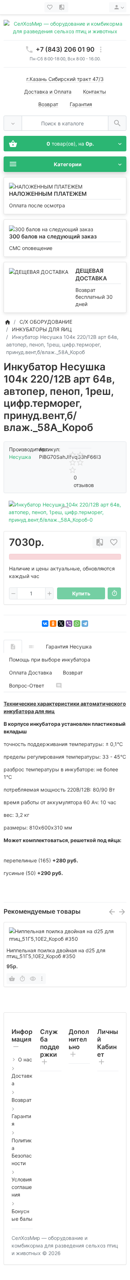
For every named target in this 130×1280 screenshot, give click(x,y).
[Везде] (13, 123)
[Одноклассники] (53, 623)
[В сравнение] (99, 542)
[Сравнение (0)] (62, 7)
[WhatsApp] (77, 623)
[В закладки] (114, 542)
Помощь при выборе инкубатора (49, 659)
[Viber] (69, 623)
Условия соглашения (22, 1187)
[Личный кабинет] (117, 7)
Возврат (48, 104)
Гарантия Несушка (69, 646)
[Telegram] (85, 623)
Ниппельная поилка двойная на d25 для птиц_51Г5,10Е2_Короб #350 (55, 953)
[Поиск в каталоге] (117, 123)
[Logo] (65, 27)
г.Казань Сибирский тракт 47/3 (65, 79)
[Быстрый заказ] (114, 593)
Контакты (94, 92)
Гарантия (81, 104)
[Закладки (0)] (50, 7)
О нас (25, 1059)
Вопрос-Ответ (26, 685)
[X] (61, 623)
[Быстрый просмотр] (32, 978)
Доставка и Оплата (48, 92)
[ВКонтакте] (45, 623)
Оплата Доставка (30, 672)
